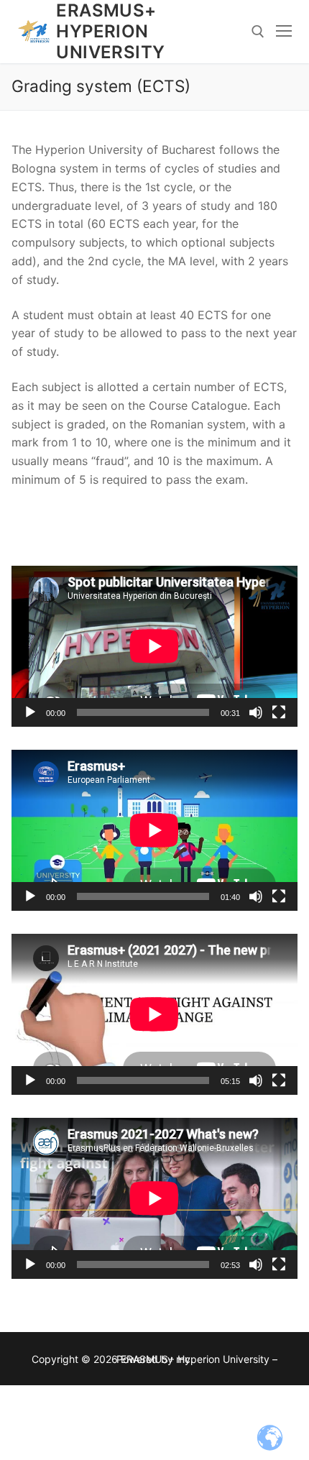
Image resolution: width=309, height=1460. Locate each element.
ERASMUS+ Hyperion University (110, 31)
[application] (154, 646)
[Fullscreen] (279, 712)
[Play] (30, 712)
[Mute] (256, 712)
